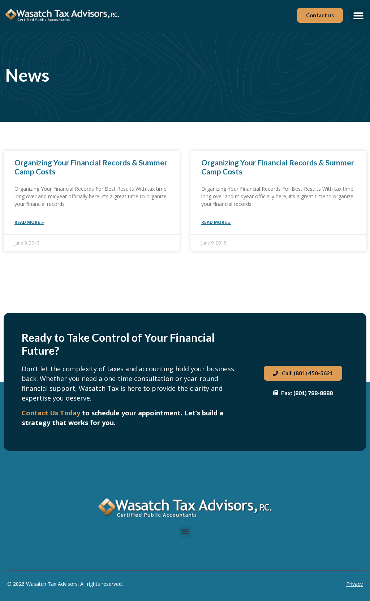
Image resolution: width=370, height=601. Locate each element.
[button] (358, 15)
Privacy (354, 583)
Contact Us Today (51, 412)
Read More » (29, 222)
